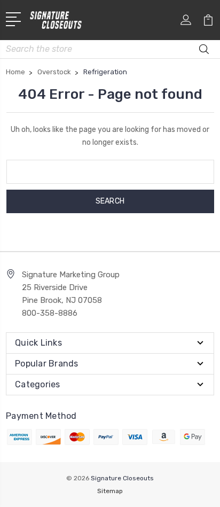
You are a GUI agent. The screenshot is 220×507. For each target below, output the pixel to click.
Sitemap (110, 491)
